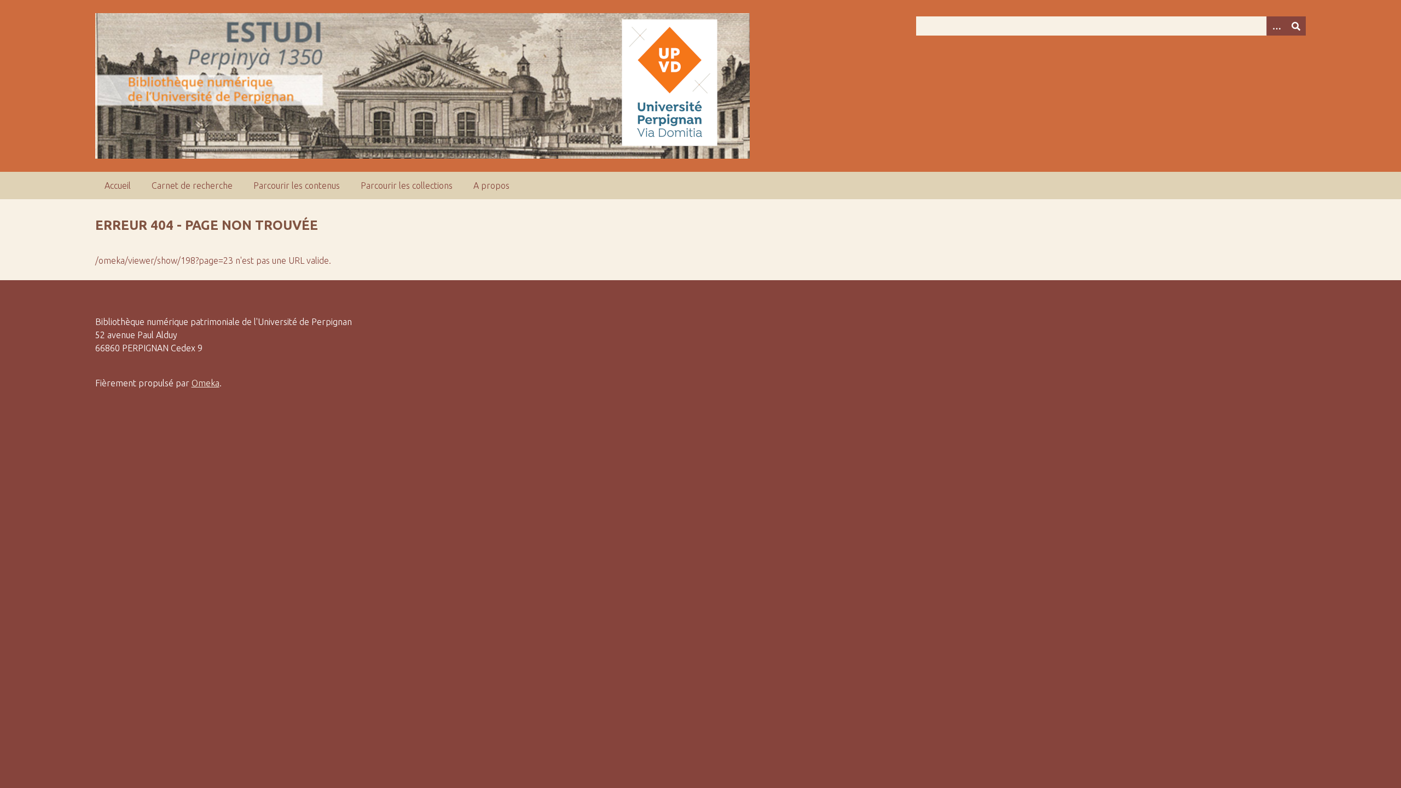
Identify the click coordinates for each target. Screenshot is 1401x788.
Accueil (118, 185)
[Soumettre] (1296, 26)
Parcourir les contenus (296, 185)
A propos (491, 185)
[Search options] (1276, 26)
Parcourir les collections (407, 185)
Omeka (205, 383)
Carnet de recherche (192, 185)
